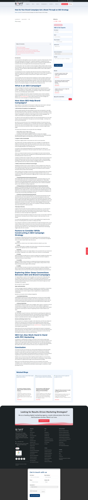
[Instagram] (58, 21)
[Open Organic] (29, 4)
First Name (56, 30)
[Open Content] (53, 4)
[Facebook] (56, 21)
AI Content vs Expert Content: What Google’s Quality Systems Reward (24, 389)
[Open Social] (39, 4)
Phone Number (57, 39)
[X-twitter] (54, 21)
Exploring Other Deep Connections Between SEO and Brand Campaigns (28, 51)
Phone (31, 480)
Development (62, 428)
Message (55, 56)
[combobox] (55, 42)
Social (46, 447)
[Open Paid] (34, 4)
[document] (44, 484)
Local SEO (20, 12)
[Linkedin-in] (19, 459)
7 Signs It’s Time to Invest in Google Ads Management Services (63, 390)
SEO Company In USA (24, 96)
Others (60, 449)
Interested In (32, 484)
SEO (19, 19)
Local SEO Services (37, 324)
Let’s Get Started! (35, 495)
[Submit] (70, 99)
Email (55, 34)
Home (16, 12)
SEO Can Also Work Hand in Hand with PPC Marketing (25, 52)
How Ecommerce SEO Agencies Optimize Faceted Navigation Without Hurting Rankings (62, 81)
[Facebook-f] (22, 459)
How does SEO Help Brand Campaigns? (23, 48)
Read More (57, 77)
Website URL (56, 44)
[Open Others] (58, 4)
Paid (45, 428)
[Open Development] (47, 4)
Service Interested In (58, 51)
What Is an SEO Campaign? (21, 47)
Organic (32, 428)
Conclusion (19, 54)
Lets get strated (58, 65)
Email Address (47, 475)
